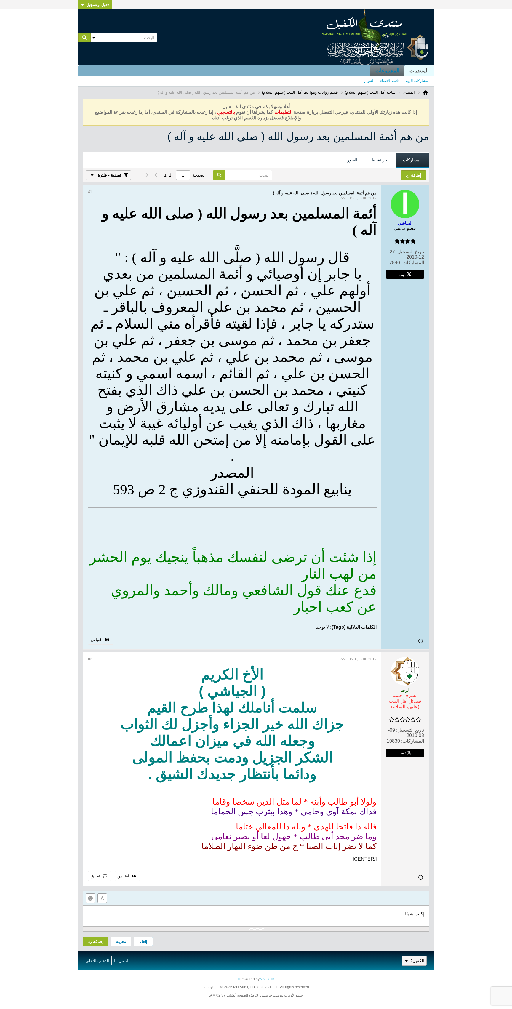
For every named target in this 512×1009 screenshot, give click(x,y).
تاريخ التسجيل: (410, 251)
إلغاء (143, 941)
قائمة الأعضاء (390, 81)
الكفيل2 (417, 960)
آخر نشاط (380, 160)
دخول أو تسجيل (98, 5)
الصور (352, 160)
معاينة (121, 941)
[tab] (412, 160)
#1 (90, 192)
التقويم (369, 81)
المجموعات (387, 70)
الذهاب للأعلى (97, 960)
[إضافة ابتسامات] (90, 898)
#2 (90, 659)
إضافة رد (95, 941)
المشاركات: (412, 262)
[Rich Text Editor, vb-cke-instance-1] (256, 916)
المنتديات (419, 70)
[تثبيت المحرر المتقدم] (102, 898)
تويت (402, 274)
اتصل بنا (121, 960)
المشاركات (412, 160)
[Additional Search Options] (93, 37)
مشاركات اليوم (417, 81)
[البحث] (84, 37)
